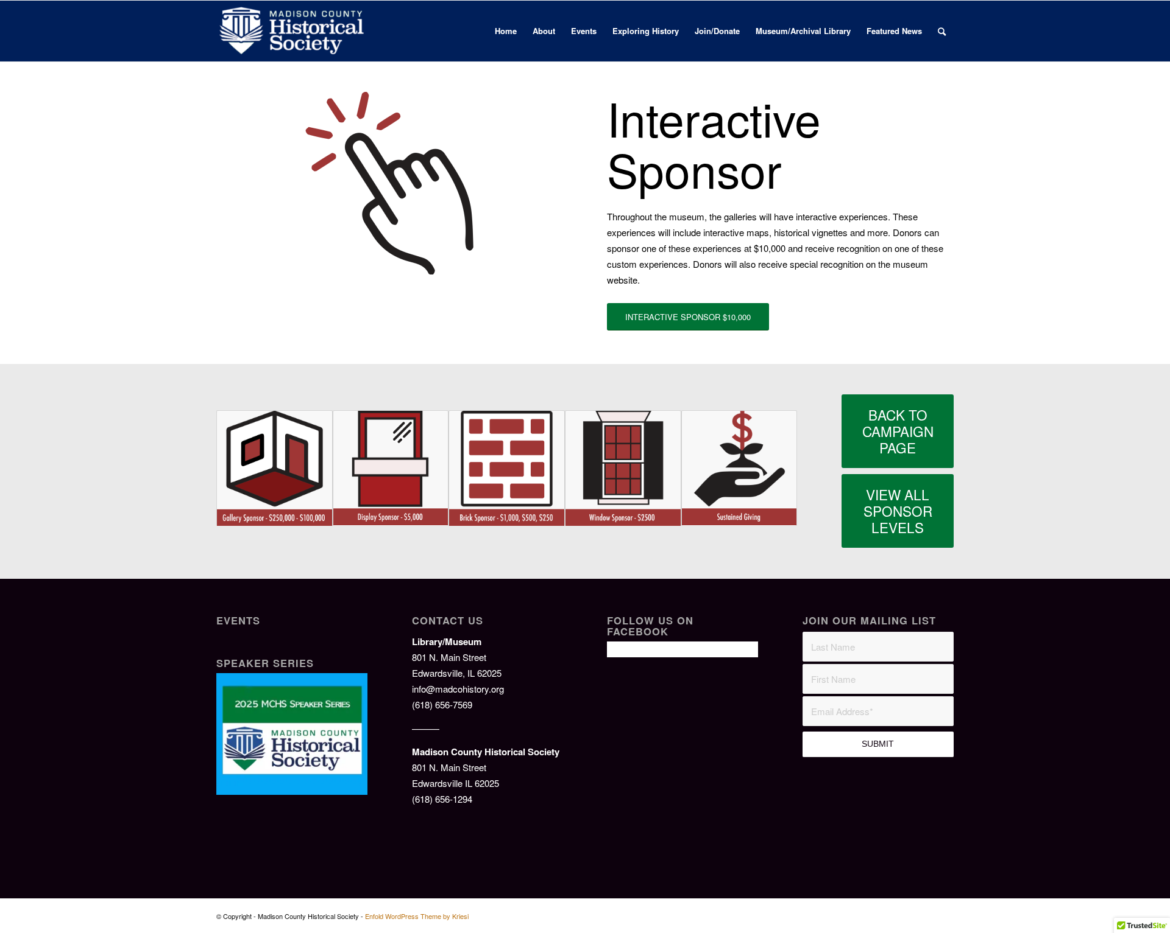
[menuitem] (506, 31)
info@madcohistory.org (458, 688)
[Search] (942, 31)
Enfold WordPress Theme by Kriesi (417, 916)
